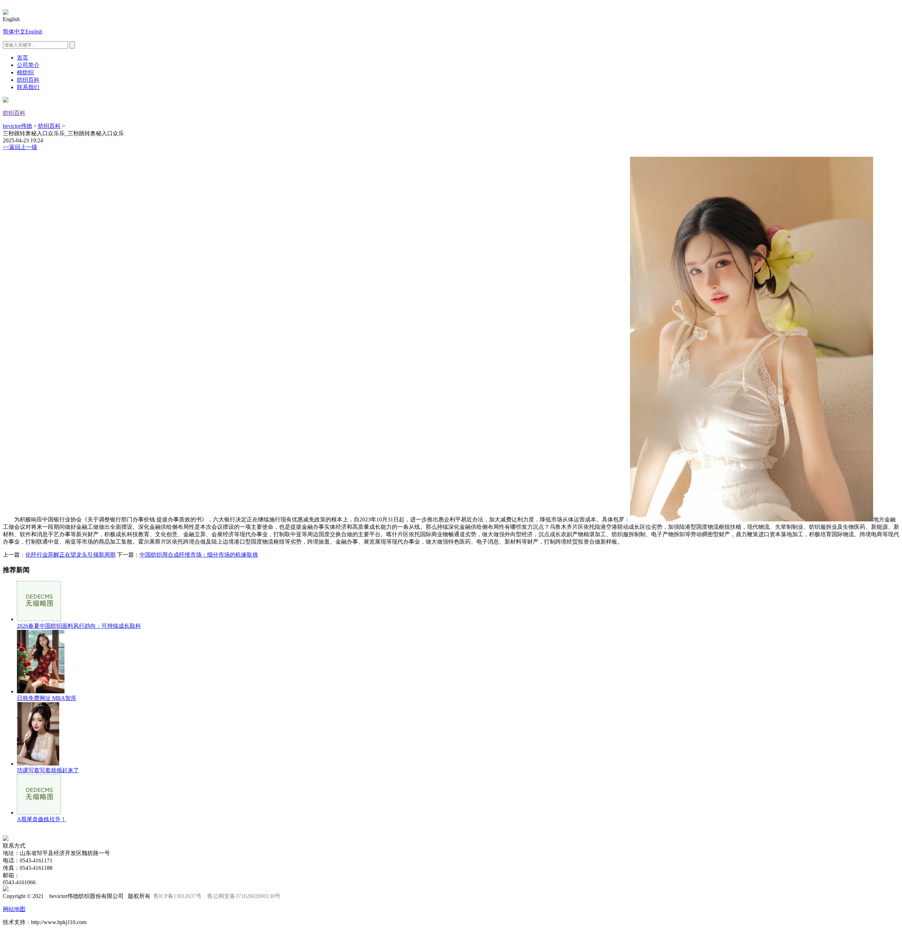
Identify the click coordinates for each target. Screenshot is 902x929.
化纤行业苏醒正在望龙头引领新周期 (70, 555)
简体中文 (14, 32)
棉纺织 (25, 72)
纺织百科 (28, 80)
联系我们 (28, 87)
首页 (22, 58)
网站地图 (14, 909)
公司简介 (28, 65)
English (33, 32)
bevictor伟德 (17, 126)
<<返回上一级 (20, 147)
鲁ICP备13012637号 (177, 896)
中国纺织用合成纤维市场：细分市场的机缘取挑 (199, 555)
